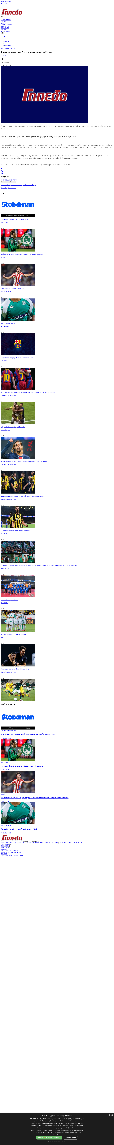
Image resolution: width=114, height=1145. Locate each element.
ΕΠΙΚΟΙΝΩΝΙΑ (5, 844)
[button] (57, 1142)
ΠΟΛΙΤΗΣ (4, 854)
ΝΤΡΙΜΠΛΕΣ (5, 28)
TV (12, 1)
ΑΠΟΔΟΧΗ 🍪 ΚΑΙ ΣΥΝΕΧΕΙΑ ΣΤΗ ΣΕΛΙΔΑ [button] (49, 1138)
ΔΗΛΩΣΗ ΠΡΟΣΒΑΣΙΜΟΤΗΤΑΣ (11, 852)
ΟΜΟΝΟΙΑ (7, 45)
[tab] (5, 182)
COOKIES (4, 849)
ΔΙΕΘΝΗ (3, 23)
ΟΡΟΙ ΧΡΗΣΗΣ (5, 847)
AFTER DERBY (6, 31)
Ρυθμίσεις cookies (62, 1134)
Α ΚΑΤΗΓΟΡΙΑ (12, 48)
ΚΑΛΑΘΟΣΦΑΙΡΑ (6, 24)
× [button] (112, 1115)
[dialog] (57, 1129)
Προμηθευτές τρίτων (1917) (55, 1125)
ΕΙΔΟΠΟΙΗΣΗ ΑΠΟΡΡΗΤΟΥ (10, 850)
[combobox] (109, 1115)
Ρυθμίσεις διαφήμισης (59, 1132)
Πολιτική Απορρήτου (73, 1134)
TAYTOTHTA (5, 846)
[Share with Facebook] (2, 169)
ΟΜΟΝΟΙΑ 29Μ (6, 825)
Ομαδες (6, 41)
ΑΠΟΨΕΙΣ (4, 29)
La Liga (3, 794)
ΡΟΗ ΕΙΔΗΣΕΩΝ (6, 20)
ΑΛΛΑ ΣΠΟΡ (5, 26)
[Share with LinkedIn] (2, 173)
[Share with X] (2, 171)
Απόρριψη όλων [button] (71, 1138)
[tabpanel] (57, 442)
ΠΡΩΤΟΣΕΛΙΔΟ (6, 1)
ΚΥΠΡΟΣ (4, 21)
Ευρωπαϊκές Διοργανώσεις (8, 730)
